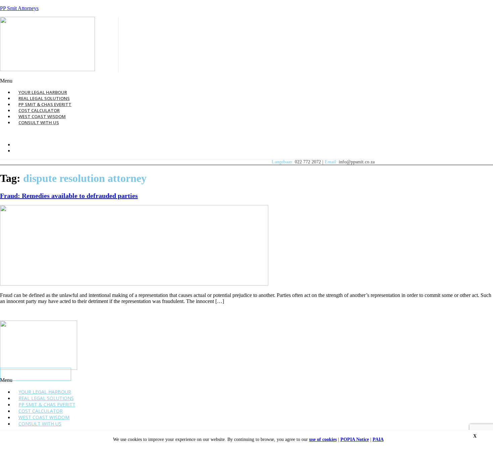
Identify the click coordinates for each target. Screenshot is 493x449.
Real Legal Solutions (46, 398)
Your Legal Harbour (44, 392)
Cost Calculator (40, 411)
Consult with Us (39, 423)
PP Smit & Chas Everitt (46, 404)
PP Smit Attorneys (19, 8)
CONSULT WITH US (38, 122)
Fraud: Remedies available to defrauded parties (69, 195)
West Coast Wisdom (43, 417)
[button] (169, 81)
